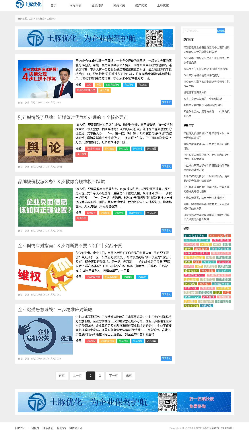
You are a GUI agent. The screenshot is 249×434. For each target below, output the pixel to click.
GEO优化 (191, 244)
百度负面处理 (195, 235)
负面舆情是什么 (218, 275)
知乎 (197, 261)
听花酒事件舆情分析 (195, 92)
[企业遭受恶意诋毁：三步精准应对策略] (45, 335)
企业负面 (91, 341)
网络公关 (119, 5)
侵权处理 (191, 270)
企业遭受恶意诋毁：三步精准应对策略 (55, 309)
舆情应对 (143, 84)
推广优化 (141, 5)
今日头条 (209, 261)
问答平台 (207, 279)
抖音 (226, 292)
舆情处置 (151, 148)
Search (221, 31)
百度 (187, 261)
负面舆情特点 (194, 275)
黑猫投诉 (224, 266)
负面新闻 (223, 296)
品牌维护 (97, 5)
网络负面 (81, 218)
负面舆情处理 (112, 84)
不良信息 (223, 257)
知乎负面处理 (194, 257)
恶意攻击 (190, 292)
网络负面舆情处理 (86, 90)
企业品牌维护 (111, 277)
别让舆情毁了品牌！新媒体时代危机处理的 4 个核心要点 (73, 117)
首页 (54, 5)
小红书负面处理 (197, 240)
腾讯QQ (61, 428)
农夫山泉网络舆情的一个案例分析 (203, 98)
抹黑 (98, 84)
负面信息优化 (220, 248)
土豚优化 (163, 5)
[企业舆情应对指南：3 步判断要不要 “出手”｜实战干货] (45, 271)
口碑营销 (223, 279)
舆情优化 (123, 148)
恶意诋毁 (151, 341)
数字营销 (208, 296)
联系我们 (48, 428)
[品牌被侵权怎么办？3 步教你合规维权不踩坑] (45, 207)
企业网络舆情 (93, 277)
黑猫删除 (210, 266)
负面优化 (151, 213)
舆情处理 (128, 84)
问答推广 (204, 283)
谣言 (199, 266)
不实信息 (223, 288)
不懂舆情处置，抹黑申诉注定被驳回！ (205, 197)
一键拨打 (34, 428)
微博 (210, 257)
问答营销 (190, 283)
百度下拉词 (192, 296)
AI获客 (205, 244)
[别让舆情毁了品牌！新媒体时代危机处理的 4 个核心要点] (45, 143)
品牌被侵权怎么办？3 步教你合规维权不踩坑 (61, 181)
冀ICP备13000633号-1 (222, 428)
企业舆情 (104, 90)
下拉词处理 (206, 301)
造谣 (89, 84)
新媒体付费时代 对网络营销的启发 (203, 105)
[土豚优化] (28, 4)
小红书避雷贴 (219, 235)
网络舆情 (75, 5)
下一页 (113, 375)
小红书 (189, 266)
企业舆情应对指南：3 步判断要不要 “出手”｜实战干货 (70, 245)
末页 (129, 375)
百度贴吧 (223, 270)
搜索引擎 (207, 270)
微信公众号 (75, 428)
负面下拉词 (191, 305)
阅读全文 (166, 102)
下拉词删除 (222, 301)
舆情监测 (201, 248)
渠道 (217, 292)
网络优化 (206, 305)
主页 (31, 18)
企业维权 (105, 213)
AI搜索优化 (221, 240)
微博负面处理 (220, 253)
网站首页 (20, 428)
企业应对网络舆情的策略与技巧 (201, 75)
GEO (217, 244)
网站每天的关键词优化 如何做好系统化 (206, 68)
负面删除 (190, 301)
